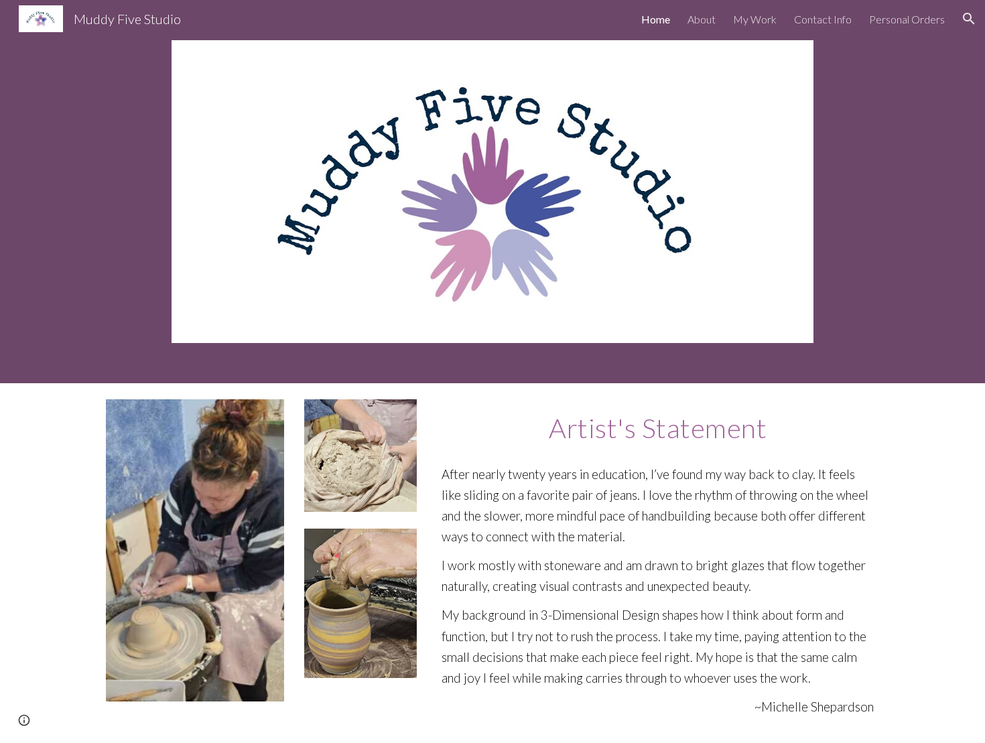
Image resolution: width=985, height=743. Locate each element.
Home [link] (655, 19)
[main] (657, 426)
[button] (969, 19)
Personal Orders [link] (907, 19)
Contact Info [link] (823, 19)
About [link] (701, 19)
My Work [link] (755, 19)
